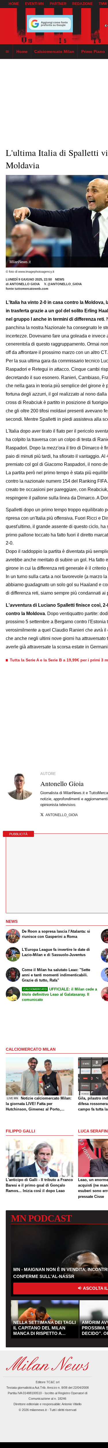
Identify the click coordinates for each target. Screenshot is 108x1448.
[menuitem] (7, 51)
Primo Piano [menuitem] (93, 51)
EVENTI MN (34, 3)
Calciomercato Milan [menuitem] (54, 51)
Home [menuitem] (22, 51)
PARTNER (58, 3)
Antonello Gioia (25, 284)
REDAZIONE (82, 3)
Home (14, 3)
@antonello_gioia (64, 284)
